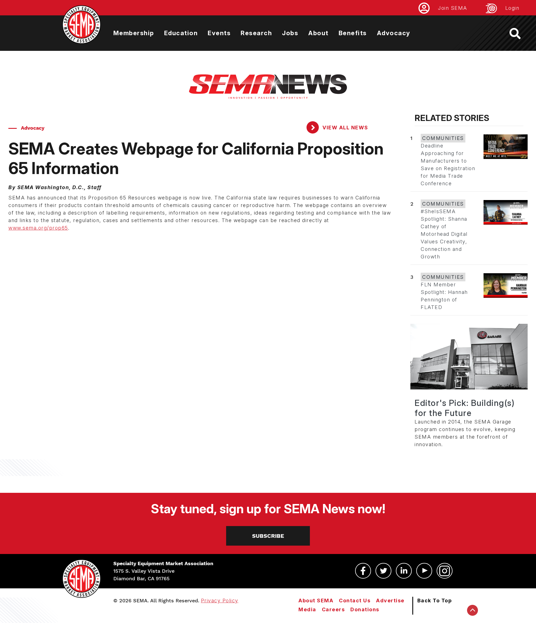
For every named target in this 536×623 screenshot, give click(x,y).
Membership (133, 33)
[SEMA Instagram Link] (445, 571)
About (318, 33)
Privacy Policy (219, 600)
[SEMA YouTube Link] (424, 571)
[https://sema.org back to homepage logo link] (519, 33)
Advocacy (393, 33)
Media (307, 609)
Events (219, 33)
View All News (344, 127)
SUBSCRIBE (268, 535)
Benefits (353, 33)
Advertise (390, 600)
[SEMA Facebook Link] (363, 571)
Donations (364, 609)
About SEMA (315, 600)
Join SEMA (452, 8)
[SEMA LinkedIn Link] (404, 571)
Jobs (290, 33)
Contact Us (354, 600)
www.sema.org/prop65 (38, 228)
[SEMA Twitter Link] (383, 571)
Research (256, 33)
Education (181, 33)
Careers (333, 609)
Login (512, 8)
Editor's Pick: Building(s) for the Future (465, 408)
